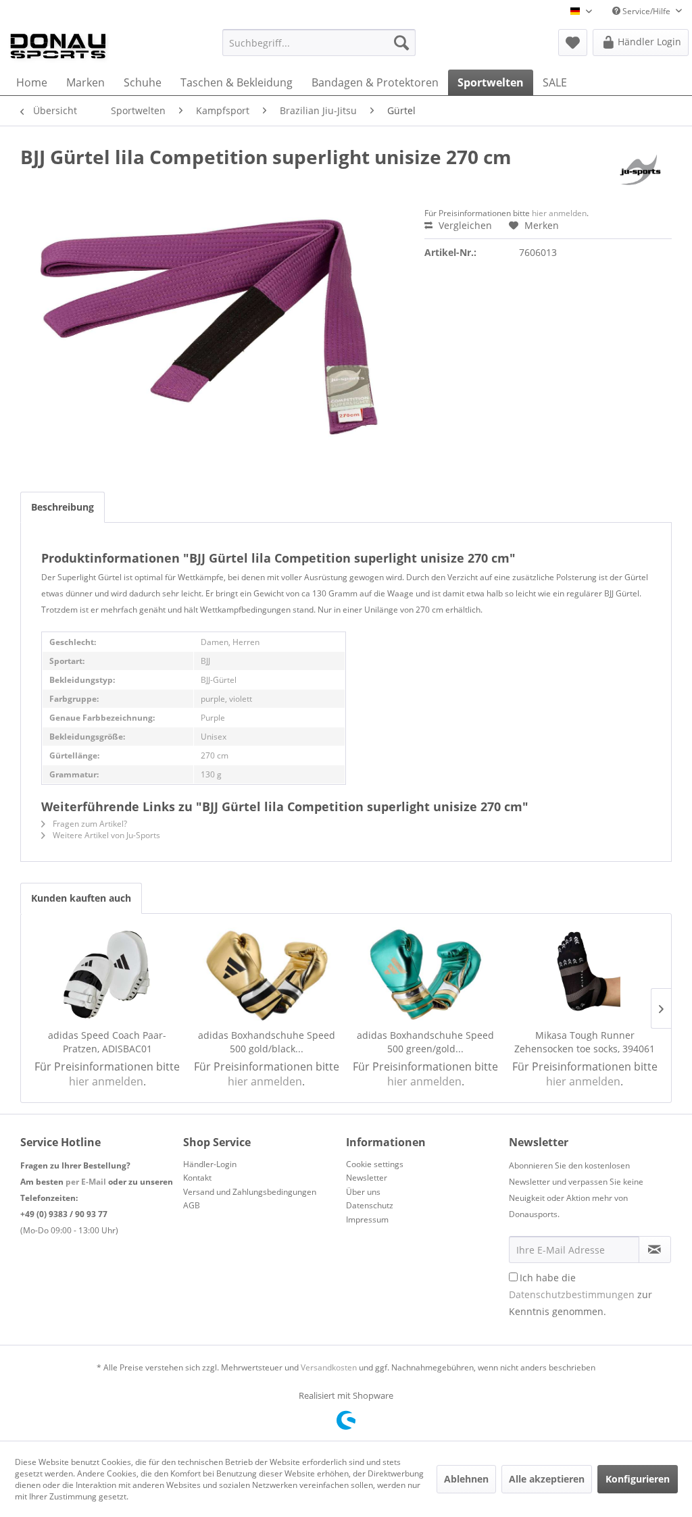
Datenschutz (369, 1205)
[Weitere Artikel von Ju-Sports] (641, 170)
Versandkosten (329, 1367)
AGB (191, 1205)
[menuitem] (319, 42)
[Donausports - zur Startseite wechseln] (58, 46)
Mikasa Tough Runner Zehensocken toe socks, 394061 (584, 1042)
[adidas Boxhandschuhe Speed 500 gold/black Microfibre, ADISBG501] (267, 974)
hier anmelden (559, 213)
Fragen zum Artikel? (89, 823)
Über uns (363, 1192)
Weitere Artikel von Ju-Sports (105, 835)
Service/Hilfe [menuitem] (646, 11)
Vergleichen (464, 225)
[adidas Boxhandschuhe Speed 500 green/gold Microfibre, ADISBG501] (426, 974)
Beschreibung (62, 506)
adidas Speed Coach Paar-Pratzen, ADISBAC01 (107, 1042)
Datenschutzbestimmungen (572, 1294)
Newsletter (366, 1177)
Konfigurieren (638, 1478)
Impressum (367, 1219)
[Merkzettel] (572, 42)
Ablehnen (466, 1478)
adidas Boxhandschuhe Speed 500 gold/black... (266, 1042)
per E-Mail (86, 1181)
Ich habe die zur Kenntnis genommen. (580, 1294)
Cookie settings (374, 1164)
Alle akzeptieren (547, 1478)
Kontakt (197, 1177)
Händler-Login (210, 1164)
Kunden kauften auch (81, 898)
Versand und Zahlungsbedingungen (249, 1192)
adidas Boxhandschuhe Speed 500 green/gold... (425, 1042)
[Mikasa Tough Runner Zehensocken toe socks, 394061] (585, 974)
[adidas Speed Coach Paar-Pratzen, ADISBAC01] (107, 974)
